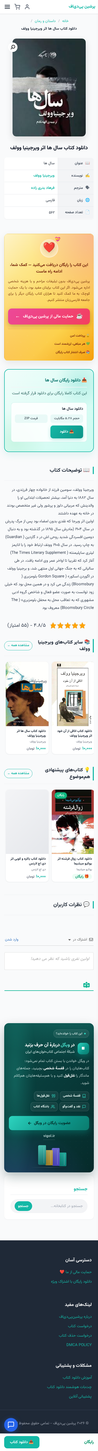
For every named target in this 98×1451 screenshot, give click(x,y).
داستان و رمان (45, 21)
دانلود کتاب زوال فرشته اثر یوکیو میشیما (74, 861)
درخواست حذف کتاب (75, 1336)
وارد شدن (12, 940)
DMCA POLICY (79, 1345)
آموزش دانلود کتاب (77, 1378)
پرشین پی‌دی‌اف (82, 7)
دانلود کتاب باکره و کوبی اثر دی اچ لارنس (28, 861)
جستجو (23, 1206)
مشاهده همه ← (18, 645)
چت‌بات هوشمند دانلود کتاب (69, 1387)
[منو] (7, 7)
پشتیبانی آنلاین (80, 1397)
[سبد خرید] (17, 7)
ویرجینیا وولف (44, 176)
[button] (13, 47)
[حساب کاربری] (27, 7)
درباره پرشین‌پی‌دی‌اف (75, 1317)
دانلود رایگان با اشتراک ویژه (71, 1282)
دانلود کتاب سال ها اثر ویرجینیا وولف (31, 733)
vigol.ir (49, 1136)
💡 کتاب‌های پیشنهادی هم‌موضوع (67, 773)
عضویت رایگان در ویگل (52, 1123)
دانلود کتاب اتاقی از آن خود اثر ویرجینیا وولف (74, 733)
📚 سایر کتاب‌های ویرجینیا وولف (64, 646)
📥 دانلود (67, 432)
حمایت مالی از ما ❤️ (76, 1272)
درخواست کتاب (80, 1326)
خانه (65, 21)
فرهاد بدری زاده (43, 188)
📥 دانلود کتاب (21, 1442)
